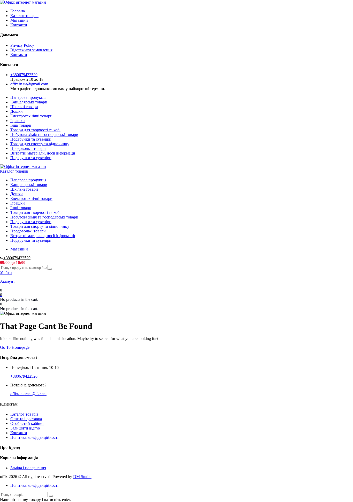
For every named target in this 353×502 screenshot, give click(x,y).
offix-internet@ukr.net (28, 394)
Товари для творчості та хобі (35, 130)
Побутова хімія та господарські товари (44, 134)
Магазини (19, 20)
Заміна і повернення (28, 468)
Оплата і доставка (26, 419)
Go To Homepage (14, 347)
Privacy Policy (22, 45)
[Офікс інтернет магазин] (23, 2)
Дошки (16, 111)
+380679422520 (23, 74)
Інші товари (20, 125)
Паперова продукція (28, 97)
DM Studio (82, 476)
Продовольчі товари (28, 148)
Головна (17, 11)
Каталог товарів (24, 15)
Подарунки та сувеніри (30, 139)
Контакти (18, 25)
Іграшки (17, 120)
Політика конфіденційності (34, 437)
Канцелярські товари (28, 102)
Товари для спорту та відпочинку (39, 144)
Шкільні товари (24, 106)
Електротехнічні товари (31, 116)
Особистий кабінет (27, 423)
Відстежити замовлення (31, 50)
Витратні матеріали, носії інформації (42, 153)
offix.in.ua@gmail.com (29, 84)
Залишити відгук (25, 428)
